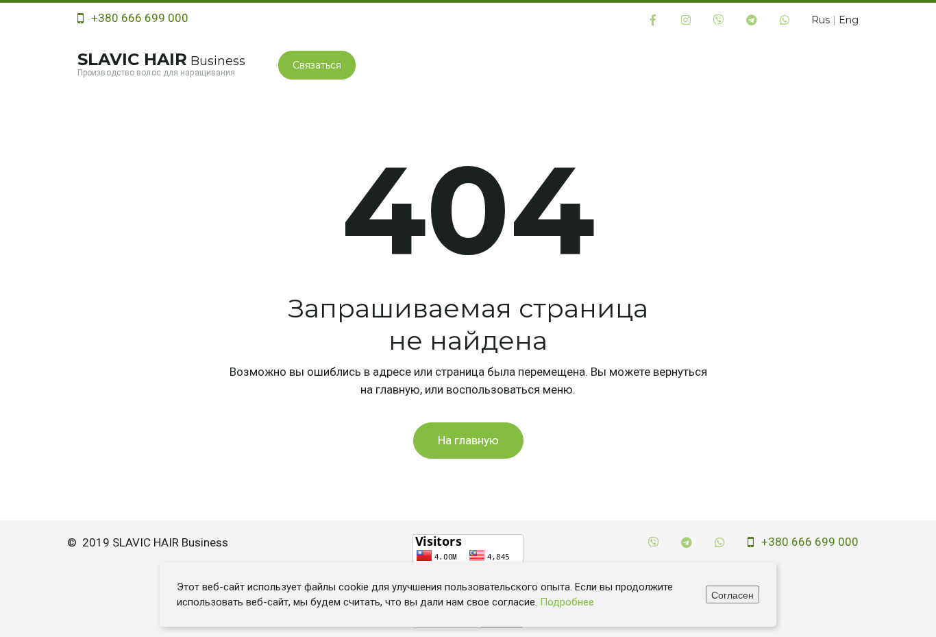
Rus (820, 20)
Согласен (732, 594)
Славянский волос (547, 64)
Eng (849, 20)
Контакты (769, 64)
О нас (443, 64)
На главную (468, 440)
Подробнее (567, 602)
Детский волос (675, 64)
